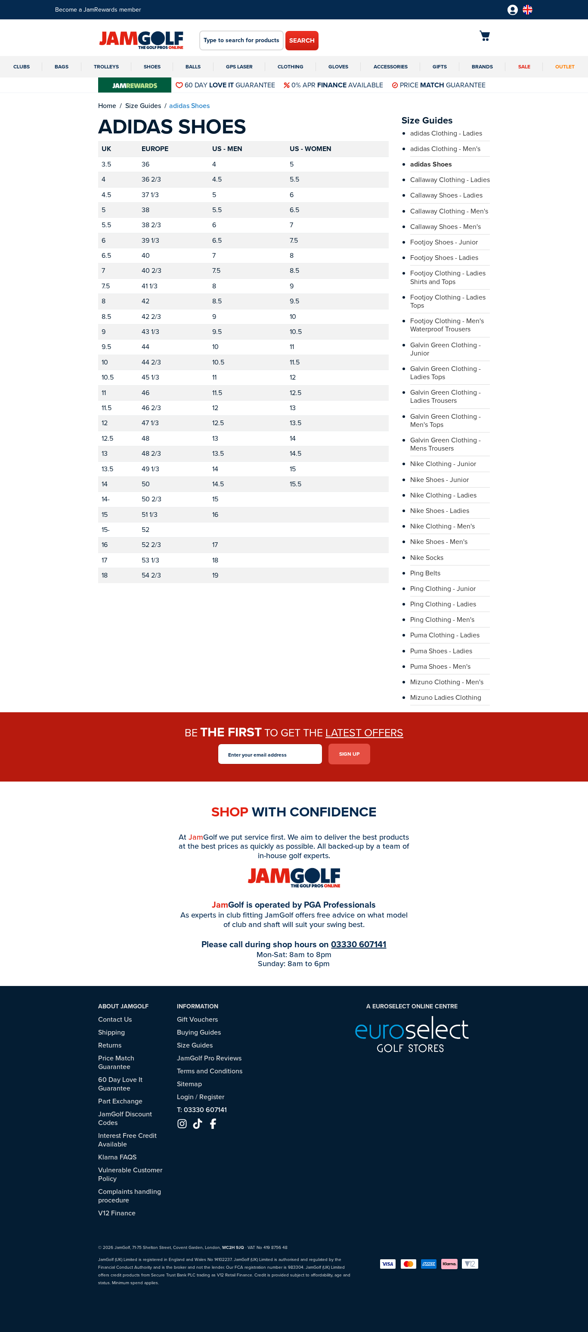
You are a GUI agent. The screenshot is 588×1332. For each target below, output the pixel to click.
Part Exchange (120, 1101)
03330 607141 (358, 944)
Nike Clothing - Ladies (443, 495)
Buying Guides (199, 1032)
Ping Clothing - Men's (442, 619)
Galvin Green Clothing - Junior (445, 349)
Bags (61, 67)
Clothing (290, 67)
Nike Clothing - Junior (443, 464)
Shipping (111, 1032)
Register (211, 1097)
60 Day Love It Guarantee (120, 1084)
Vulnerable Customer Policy (130, 1174)
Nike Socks (426, 557)
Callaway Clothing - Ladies (450, 180)
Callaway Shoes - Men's (445, 227)
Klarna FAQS (117, 1157)
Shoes (152, 67)
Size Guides (195, 1045)
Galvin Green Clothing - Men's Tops (445, 421)
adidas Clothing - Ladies (446, 133)
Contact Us (115, 1019)
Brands (482, 67)
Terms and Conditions (209, 1071)
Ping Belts (425, 573)
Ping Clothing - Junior (443, 588)
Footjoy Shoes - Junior (444, 242)
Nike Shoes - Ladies (439, 511)
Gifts (440, 67)
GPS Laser (239, 67)
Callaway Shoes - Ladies (446, 195)
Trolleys (106, 67)
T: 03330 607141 (202, 1110)
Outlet (565, 67)
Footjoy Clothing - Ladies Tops (448, 301)
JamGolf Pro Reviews (209, 1058)
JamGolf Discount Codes (125, 1118)
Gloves (338, 67)
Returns (109, 1045)
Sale (524, 67)
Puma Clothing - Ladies (445, 635)
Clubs (21, 67)
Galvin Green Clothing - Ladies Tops (445, 373)
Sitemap (189, 1084)
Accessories (391, 67)
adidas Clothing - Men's (445, 149)
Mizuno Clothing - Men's (446, 682)
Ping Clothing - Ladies (443, 604)
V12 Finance (117, 1213)
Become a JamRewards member (98, 9)
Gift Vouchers (197, 1019)
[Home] (141, 41)
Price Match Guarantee (116, 1062)
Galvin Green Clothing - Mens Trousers (445, 444)
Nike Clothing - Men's (442, 526)
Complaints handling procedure (129, 1196)
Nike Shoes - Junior (439, 480)
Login (185, 1097)
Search (302, 40)
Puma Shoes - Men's (440, 666)
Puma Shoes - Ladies (441, 651)
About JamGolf (123, 1006)
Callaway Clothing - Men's (449, 211)
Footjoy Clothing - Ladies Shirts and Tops (448, 277)
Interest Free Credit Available (127, 1140)
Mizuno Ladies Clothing (445, 697)
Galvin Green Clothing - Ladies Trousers (445, 396)
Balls (193, 67)
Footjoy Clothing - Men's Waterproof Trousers (447, 325)
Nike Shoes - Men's (438, 542)
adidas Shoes (431, 164)
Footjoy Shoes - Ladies (444, 258)
